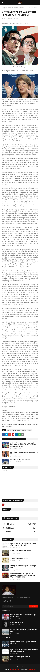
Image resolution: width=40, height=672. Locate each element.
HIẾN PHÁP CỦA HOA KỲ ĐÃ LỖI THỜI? (20, 459)
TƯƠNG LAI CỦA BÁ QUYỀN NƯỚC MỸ (20, 551)
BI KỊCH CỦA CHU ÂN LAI (16, 622)
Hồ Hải (5, 18)
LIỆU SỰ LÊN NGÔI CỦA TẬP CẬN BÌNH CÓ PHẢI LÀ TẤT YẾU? (23, 643)
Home (17, 666)
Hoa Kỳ (9, 430)
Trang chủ (4, 7)
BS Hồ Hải (22, 666)
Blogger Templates (31, 669)
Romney (9, 7)
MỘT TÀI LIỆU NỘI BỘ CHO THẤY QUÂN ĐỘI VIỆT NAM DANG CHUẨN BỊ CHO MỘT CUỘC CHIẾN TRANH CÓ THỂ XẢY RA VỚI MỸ (23, 575)
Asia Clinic (21, 424)
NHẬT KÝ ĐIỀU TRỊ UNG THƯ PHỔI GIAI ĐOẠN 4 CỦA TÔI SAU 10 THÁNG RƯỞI (23, 544)
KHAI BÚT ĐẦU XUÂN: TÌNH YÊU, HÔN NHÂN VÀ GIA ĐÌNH (24, 630)
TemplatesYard (16, 669)
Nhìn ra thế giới (16, 430)
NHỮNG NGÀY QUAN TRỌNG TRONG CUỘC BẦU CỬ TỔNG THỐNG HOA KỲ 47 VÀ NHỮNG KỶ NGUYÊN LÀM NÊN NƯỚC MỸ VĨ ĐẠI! (23, 444)
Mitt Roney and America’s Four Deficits (21, 71)
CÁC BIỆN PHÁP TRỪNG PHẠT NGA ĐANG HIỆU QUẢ (23, 566)
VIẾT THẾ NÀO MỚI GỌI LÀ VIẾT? (19, 558)
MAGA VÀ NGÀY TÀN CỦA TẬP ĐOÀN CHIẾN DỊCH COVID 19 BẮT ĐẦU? (23, 615)
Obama (24, 430)
